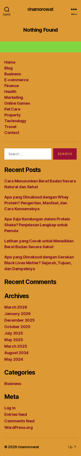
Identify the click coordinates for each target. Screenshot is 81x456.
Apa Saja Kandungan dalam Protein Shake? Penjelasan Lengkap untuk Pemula (37, 225)
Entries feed (15, 414)
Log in (9, 408)
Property (12, 115)
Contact (11, 132)
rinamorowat (40, 9)
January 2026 (17, 313)
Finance (11, 85)
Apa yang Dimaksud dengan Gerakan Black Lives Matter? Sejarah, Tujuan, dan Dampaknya (39, 263)
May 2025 (13, 339)
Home (9, 62)
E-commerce (16, 80)
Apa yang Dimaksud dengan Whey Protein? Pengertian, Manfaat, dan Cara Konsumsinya (36, 203)
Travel (10, 126)
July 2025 (13, 333)
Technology (15, 121)
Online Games (17, 103)
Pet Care (12, 109)
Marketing (13, 97)
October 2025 (17, 326)
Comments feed (19, 421)
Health (10, 91)
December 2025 (19, 320)
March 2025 (15, 346)
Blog (8, 68)
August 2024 (16, 352)
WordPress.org (18, 427)
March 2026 (15, 307)
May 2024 (13, 359)
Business (12, 74)
